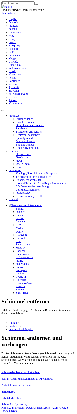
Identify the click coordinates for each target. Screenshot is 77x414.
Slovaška (14, 90)
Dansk (12, 42)
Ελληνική (14, 45)
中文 (11, 35)
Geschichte (22, 157)
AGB (55, 407)
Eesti (11, 51)
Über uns (14, 150)
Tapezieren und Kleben (29, 131)
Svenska (13, 96)
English (13, 19)
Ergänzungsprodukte (27, 147)
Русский (14, 87)
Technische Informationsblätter (33, 176)
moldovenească (17, 68)
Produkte (14, 115)
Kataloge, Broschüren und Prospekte (36, 173)
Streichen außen (25, 122)
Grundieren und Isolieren (30, 125)
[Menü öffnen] (2, 110)
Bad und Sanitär (25, 144)
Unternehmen (23, 154)
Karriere (20, 167)
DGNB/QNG (23, 192)
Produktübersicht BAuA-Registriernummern (41, 183)
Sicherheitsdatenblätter (28, 179)
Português (14, 80)
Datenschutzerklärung (38, 407)
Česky (12, 39)
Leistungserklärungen (28, 189)
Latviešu (13, 61)
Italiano (13, 28)
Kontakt (13, 199)
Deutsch (13, 22)
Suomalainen (16, 55)
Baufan (13, 322)
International (8, 13)
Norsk (12, 71)
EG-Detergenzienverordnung (32, 186)
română (13, 84)
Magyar (13, 58)
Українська (15, 103)
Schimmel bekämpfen (28, 134)
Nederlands (15, 74)
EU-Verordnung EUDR (29, 196)
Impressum (18, 407)
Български (15, 32)
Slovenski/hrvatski (19, 93)
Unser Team (23, 163)
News (19, 160)
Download (15, 170)
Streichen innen (24, 118)
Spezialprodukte (25, 138)
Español (13, 48)
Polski (12, 77)
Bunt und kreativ (25, 141)
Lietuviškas (15, 64)
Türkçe (13, 100)
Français (13, 25)
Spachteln (21, 128)
